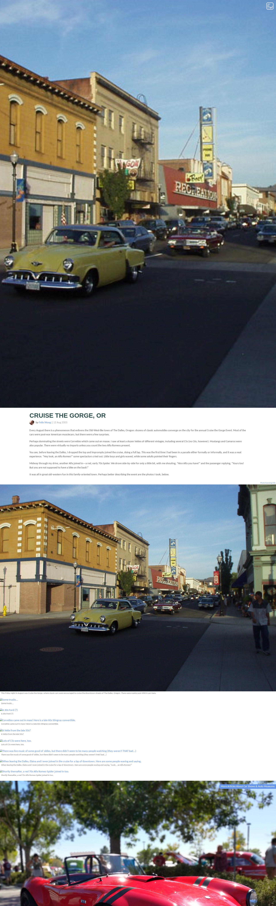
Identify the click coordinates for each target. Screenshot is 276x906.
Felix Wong (45, 422)
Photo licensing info (267, 483)
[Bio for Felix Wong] (31, 424)
